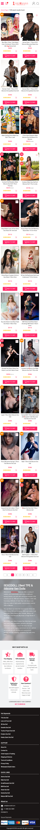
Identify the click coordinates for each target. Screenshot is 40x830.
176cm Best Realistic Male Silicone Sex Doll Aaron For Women (30, 137)
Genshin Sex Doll (6, 727)
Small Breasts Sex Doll (7, 783)
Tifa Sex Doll (4, 717)
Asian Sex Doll (5, 789)
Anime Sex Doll (5, 776)
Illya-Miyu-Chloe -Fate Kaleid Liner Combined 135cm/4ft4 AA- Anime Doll (10, 44)
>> (33, 575)
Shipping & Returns (6, 757)
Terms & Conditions (6, 760)
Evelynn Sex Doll (5, 734)
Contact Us (4, 750)
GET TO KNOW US (20, 704)
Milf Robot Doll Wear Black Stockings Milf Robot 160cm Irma (30, 323)
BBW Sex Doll (5, 786)
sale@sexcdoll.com (9, 805)
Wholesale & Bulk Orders (8, 767)
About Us (3, 747)
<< (7, 575)
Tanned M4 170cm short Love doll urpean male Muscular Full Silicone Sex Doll (30, 416)
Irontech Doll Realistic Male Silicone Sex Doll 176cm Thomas (10, 183)
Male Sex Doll (5, 780)
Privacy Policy (5, 763)
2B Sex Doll (4, 724)
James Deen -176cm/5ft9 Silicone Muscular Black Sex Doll (30, 44)
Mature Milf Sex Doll (7, 796)
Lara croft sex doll (6, 721)
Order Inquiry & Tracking (8, 753)
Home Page (4, 10)
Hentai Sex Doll (5, 793)
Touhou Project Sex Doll (8, 731)
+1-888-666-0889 (9, 809)
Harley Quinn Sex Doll (7, 737)
